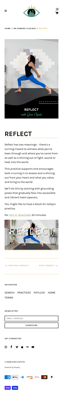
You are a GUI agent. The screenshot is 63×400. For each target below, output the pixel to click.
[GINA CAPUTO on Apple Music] (22, 346)
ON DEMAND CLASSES (24, 28)
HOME (51, 292)
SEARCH (10, 292)
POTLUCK (39, 292)
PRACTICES (24, 292)
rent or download (19, 215)
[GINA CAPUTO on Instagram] (57, 9)
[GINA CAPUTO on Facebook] (11, 346)
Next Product (46, 265)
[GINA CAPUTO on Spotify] (27, 346)
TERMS (9, 297)
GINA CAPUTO (18, 362)
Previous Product (19, 265)
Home (8, 28)
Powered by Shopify (12, 367)
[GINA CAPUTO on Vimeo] (17, 346)
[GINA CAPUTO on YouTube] (33, 346)
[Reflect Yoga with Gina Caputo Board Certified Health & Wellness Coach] (31, 249)
